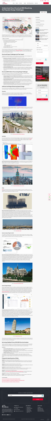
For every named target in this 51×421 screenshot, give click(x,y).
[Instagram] (43, 0)
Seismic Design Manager (5, 291)
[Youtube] (45, 0)
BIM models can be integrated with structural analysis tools (14, 371)
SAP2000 (5, 43)
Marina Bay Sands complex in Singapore (18, 134)
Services (20, 3)
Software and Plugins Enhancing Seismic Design (9, 42)
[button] (40, 3)
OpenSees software (20, 107)
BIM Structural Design (19, 50)
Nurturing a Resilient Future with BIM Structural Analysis (10, 46)
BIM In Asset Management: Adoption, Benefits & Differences (10, 381)
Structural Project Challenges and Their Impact (9, 40)
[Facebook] (2, 414)
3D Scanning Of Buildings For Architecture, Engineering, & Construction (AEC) (13, 380)
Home (14, 3)
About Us (17, 3)
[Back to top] (49, 419)
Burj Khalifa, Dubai (18, 230)
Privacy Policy (42, 419)
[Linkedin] (42, 0)
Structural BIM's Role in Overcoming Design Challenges (10, 41)
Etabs (5, 44)
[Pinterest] (8, 414)
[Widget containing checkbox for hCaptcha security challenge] (41, 59)
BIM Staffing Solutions (30, 3)
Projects (25, 3)
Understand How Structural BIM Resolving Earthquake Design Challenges (13, 39)
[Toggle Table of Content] (22, 38)
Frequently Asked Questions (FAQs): (8, 47)
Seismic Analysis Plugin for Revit (8, 45)
